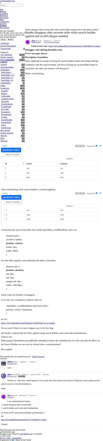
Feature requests (7, 133)
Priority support (7, 57)
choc (33, 41)
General (4, 64)
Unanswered (6, 49)
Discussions (4, 28)
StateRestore (6, 128)
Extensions (5, 88)
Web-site (4, 141)
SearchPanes (6, 122)
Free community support (7, 61)
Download (4, 18)
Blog (2, 20)
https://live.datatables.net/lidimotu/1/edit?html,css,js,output (28, 323)
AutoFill (4, 91)
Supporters (17, 438)
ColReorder (5, 96)
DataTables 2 (6, 72)
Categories (5, 43)
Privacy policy (5, 438)
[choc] (27, 42)
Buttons (4, 93)
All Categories (6, 55)
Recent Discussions (8, 46)
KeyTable (5, 109)
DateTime (5, 101)
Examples (4, 14)
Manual (3, 12)
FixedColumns (7, 104)
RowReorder (6, 114)
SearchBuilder (6, 120)
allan (9, 374)
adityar (10, 362)
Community (4, 22)
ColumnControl (7, 99)
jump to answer (38, 356)
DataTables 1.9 (7, 78)
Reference (4, 16)
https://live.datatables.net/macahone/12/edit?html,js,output (23, 420)
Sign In (3, 39)
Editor (3, 86)
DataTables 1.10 (7, 75)
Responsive (5, 112)
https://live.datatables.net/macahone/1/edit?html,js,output (74, 46)
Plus (1, 10)
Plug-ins (4, 136)
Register (10, 39)
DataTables (5, 70)
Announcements (7, 67)
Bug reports (5, 130)
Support (3, 24)
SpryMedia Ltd (26, 434)
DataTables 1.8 (7, 80)
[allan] (3, 375)
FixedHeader (6, 107)
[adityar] (3, 363)
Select (3, 125)
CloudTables (6, 83)
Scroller (4, 117)
